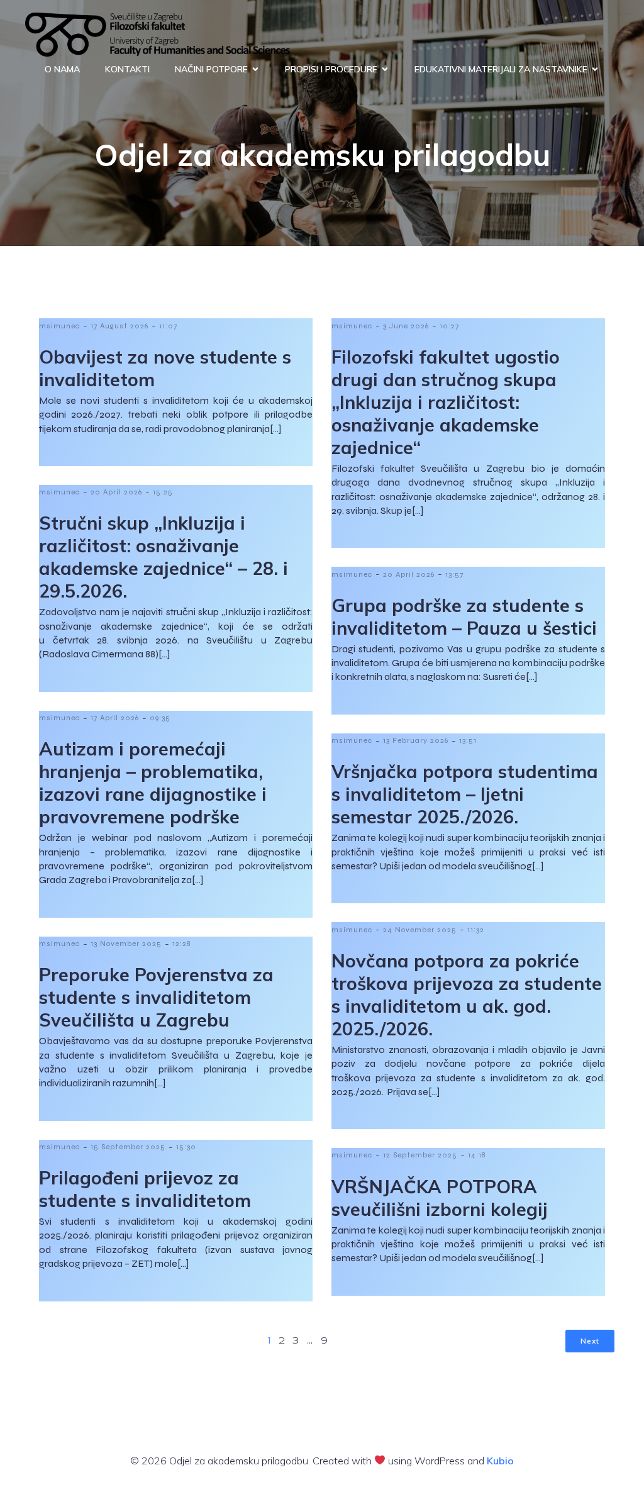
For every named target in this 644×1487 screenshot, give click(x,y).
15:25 (163, 491)
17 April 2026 (115, 717)
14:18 (477, 1154)
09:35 (160, 717)
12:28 (181, 943)
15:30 (186, 1146)
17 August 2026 (119, 325)
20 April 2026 (116, 491)
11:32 (475, 929)
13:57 (454, 574)
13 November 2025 (126, 943)
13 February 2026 (415, 740)
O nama (62, 69)
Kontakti (127, 69)
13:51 (468, 740)
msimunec (59, 325)
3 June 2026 (406, 325)
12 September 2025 (420, 1154)
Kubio (500, 1460)
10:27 (449, 325)
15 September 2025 (128, 1146)
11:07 (168, 325)
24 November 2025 (420, 929)
